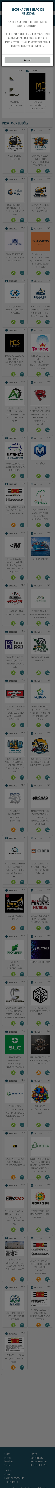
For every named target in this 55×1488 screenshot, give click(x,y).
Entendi (27, 60)
